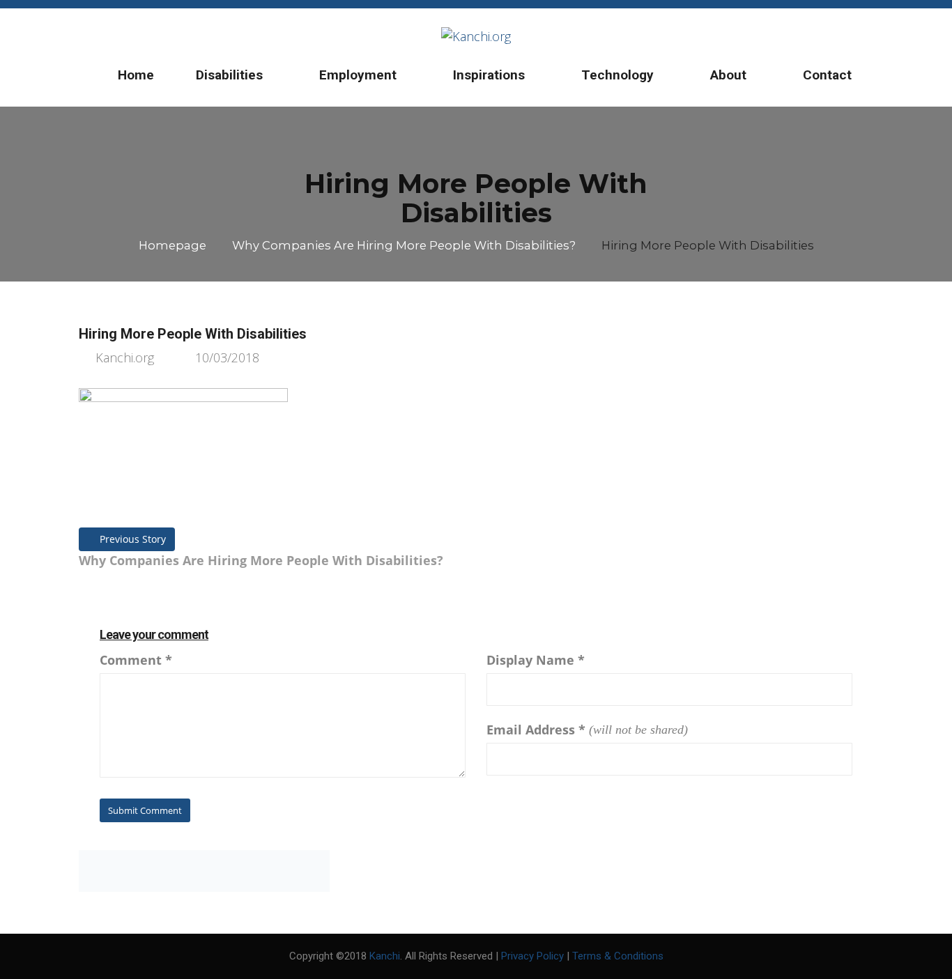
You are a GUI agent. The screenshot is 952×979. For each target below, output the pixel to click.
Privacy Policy (532, 956)
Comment (136, 660)
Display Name (535, 660)
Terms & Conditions (617, 956)
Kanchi (384, 956)
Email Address (535, 729)
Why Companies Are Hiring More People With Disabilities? (404, 245)
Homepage (172, 245)
